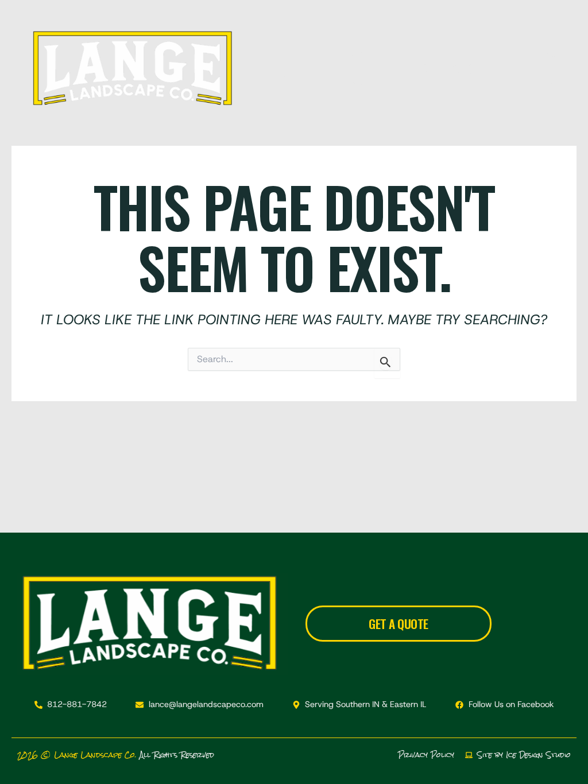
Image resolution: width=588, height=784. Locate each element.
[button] (294, 69)
